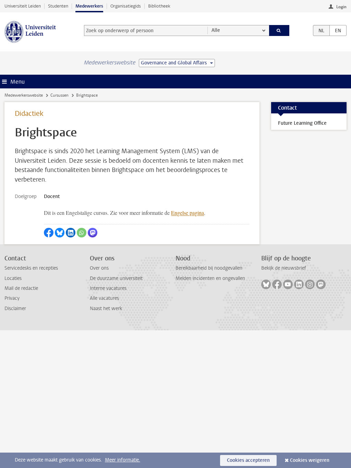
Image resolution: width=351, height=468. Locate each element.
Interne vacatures (108, 288)
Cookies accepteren (248, 460)
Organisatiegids (125, 6)
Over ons (99, 268)
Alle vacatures (104, 298)
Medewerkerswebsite (23, 95)
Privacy (12, 298)
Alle (215, 30)
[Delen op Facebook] (48, 232)
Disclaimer (15, 308)
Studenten (58, 6)
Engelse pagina (187, 212)
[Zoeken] (279, 30)
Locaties (13, 278)
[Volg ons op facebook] (277, 284)
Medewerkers (89, 6)
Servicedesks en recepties (31, 268)
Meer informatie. (122, 460)
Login (341, 7)
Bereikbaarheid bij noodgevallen (209, 268)
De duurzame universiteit (116, 278)
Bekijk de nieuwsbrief (283, 268)
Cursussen (59, 95)
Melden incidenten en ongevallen (210, 278)
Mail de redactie (21, 288)
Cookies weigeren (309, 460)
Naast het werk (106, 308)
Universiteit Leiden (22, 6)
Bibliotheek (159, 6)
